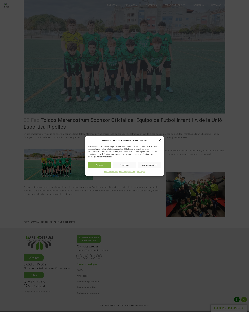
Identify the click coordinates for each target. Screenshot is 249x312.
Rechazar (124, 165)
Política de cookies (111, 172)
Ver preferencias (149, 165)
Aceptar (99, 165)
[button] (159, 140)
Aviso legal (141, 172)
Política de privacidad (127, 172)
